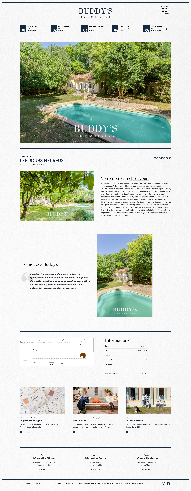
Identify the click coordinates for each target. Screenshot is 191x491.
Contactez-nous (137, 483)
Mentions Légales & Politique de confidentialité (75, 483)
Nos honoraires (103, 483)
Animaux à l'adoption (120, 483)
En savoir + (80, 432)
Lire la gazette (28, 432)
